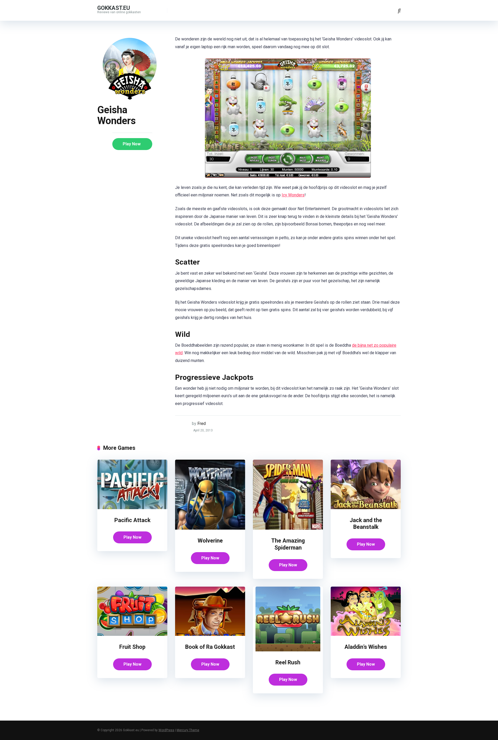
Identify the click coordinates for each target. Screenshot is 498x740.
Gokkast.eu (113, 8)
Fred (201, 423)
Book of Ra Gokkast (210, 647)
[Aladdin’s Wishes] (366, 634)
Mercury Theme (188, 730)
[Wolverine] (210, 528)
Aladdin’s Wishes (365, 647)
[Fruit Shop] (132, 634)
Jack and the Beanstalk (366, 523)
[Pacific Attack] (132, 507)
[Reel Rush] (287, 650)
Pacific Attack (132, 520)
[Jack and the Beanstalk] (366, 507)
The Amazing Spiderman (288, 544)
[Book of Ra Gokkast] (210, 634)
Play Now (132, 143)
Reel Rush (287, 662)
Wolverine (210, 540)
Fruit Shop (132, 647)
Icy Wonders (293, 195)
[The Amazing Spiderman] (288, 528)
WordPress (166, 730)
